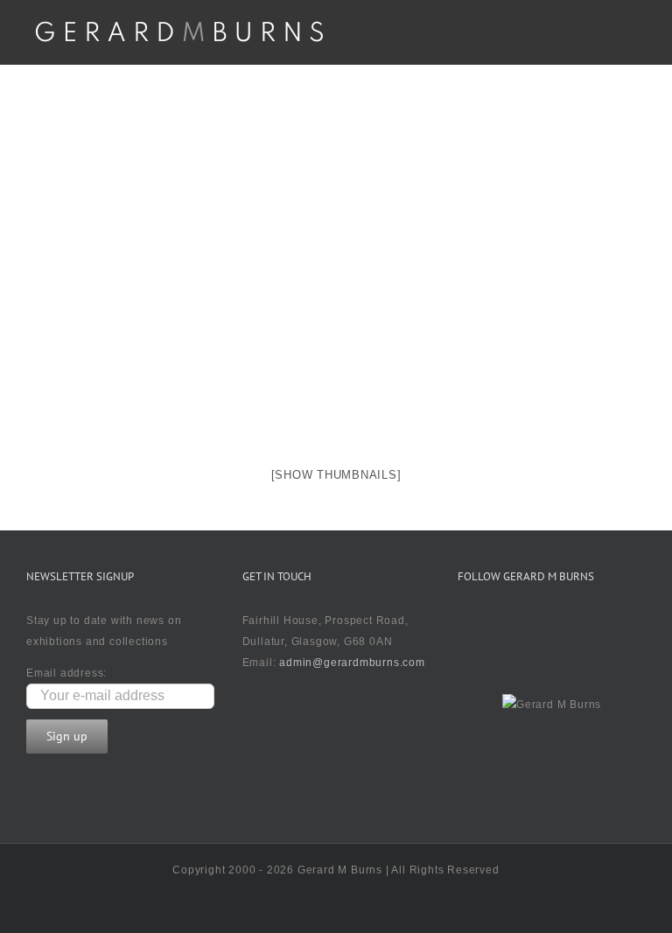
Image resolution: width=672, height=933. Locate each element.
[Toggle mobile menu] (638, 38)
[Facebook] (505, 624)
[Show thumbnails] (336, 474)
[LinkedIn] (575, 624)
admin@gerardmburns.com (352, 662)
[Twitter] (469, 624)
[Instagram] (540, 624)
